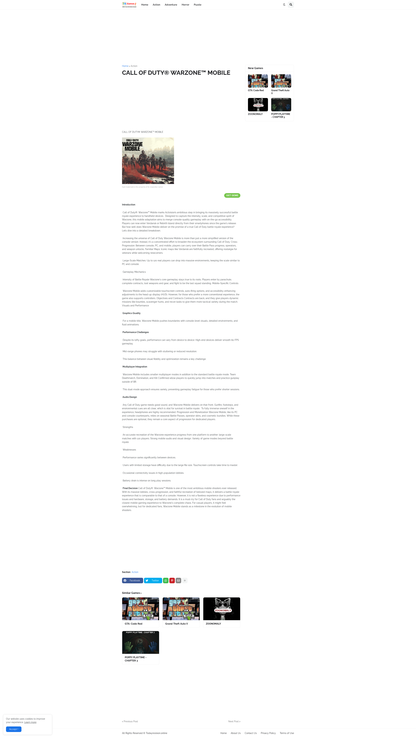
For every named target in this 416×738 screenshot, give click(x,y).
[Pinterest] (172, 580)
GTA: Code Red (133, 623)
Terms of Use (287, 733)
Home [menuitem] (144, 4)
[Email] (178, 580)
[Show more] (185, 580)
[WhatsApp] (166, 580)
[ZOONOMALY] (221, 608)
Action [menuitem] (156, 4)
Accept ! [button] (13, 729)
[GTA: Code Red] (140, 608)
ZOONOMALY (213, 623)
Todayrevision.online (156, 733)
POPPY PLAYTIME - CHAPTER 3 (135, 659)
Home (125, 66)
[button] (284, 5)
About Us (236, 733)
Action (134, 66)
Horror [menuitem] (185, 4)
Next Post (233, 721)
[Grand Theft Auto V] (181, 608)
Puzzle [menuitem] (197, 4)
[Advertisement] (208, 37)
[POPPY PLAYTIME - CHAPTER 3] (140, 642)
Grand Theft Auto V (176, 623)
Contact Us (251, 733)
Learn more (30, 722)
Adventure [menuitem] (171, 4)
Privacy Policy (268, 733)
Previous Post (131, 721)
